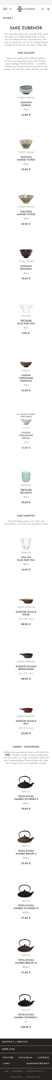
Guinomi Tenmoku (26, 267)
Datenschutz (35, 1071)
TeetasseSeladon (26, 491)
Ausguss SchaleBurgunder (26, 668)
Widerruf (17, 1071)
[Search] (11, 9)
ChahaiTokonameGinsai (26, 436)
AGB (6, 1071)
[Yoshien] (26, 8)
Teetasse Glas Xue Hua (26, 322)
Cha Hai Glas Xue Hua (26, 558)
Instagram (25, 1058)
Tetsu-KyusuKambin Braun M (26, 961)
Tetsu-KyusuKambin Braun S (26, 852)
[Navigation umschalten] (5, 9)
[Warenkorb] (48, 9)
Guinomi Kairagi (26, 104)
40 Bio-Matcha (28, 1)
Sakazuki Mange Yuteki (26, 213)
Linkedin (43, 1058)
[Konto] (42, 9)
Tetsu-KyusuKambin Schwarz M (26, 907)
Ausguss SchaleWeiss (26, 613)
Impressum (16, 1077)
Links (6, 1064)
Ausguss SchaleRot (26, 722)
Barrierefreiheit (38, 1064)
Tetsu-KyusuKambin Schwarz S (26, 797)
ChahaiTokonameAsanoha (26, 378)
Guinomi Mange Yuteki (26, 158)
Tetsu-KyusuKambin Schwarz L (26, 1016)
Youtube (8, 1058)
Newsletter (33, 1077)
